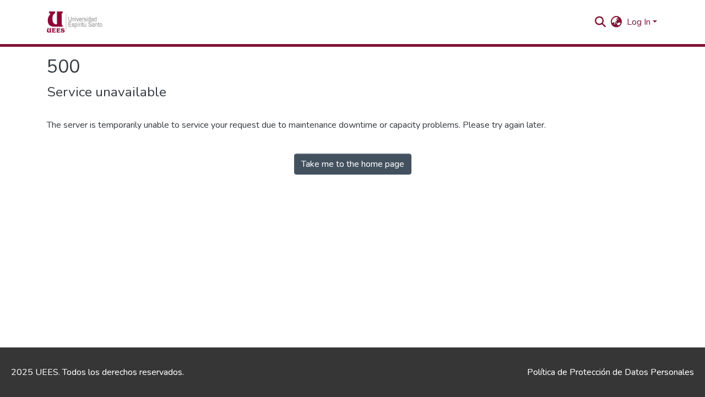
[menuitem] (616, 22)
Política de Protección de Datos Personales (610, 372)
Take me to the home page (352, 164)
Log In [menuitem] (638, 22)
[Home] (91, 22)
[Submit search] (601, 22)
